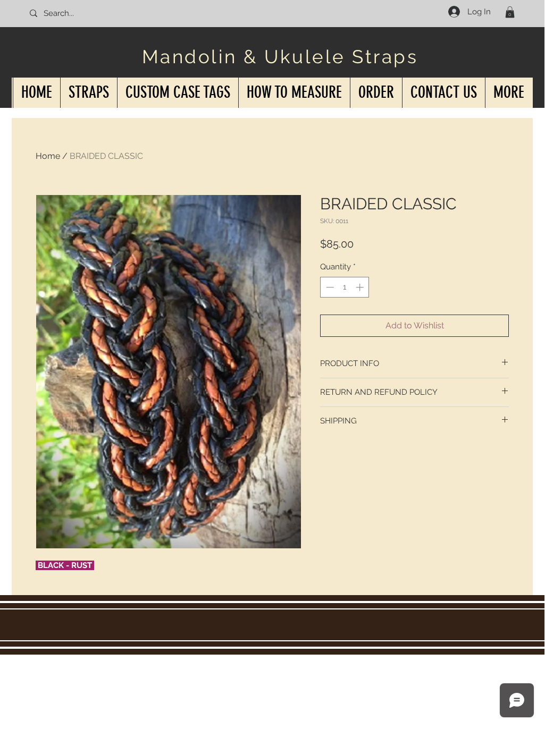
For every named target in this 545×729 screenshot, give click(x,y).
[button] (510, 12)
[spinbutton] (345, 287)
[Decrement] (329, 287)
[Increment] (361, 287)
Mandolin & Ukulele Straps (280, 56)
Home (48, 156)
